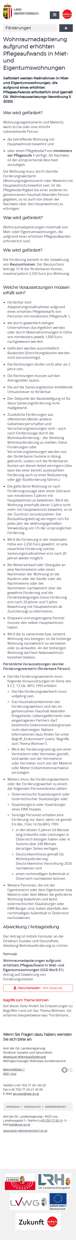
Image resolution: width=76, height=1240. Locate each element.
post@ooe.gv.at (19, 1124)
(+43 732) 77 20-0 (50, 1120)
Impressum (13, 1107)
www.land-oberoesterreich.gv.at (25, 1130)
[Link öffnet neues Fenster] (67, 11)
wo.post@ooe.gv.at (26, 1094)
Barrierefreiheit (55, 1107)
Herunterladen (32, 987)
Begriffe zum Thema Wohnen (26, 1000)
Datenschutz (32, 1107)
